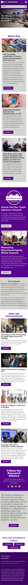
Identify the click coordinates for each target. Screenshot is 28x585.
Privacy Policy (5, 556)
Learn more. (6, 226)
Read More (8, 88)
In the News (8, 544)
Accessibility (5, 558)
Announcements (14, 547)
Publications (19, 544)
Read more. (6, 272)
